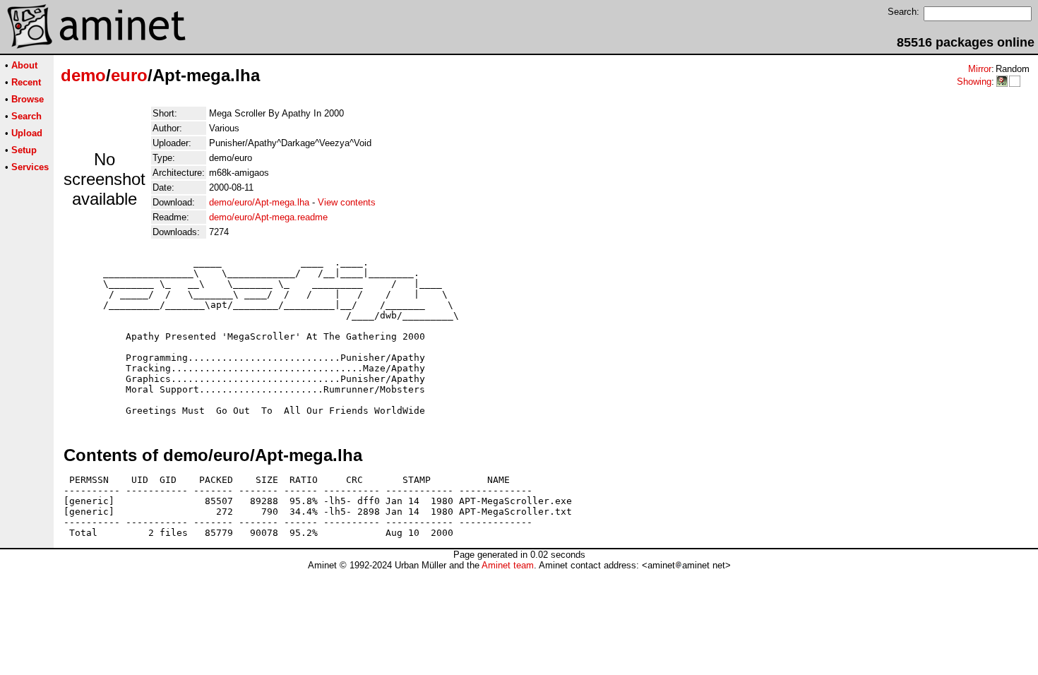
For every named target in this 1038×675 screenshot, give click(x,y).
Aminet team (508, 565)
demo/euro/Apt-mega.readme (268, 217)
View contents (347, 202)
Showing (974, 81)
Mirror (979, 69)
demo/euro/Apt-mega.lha (259, 202)
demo (83, 75)
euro (129, 75)
